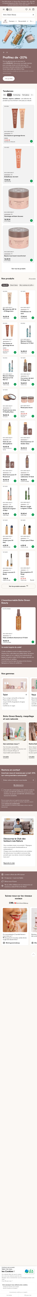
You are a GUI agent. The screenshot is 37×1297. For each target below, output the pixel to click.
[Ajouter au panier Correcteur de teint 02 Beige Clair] (33, 385)
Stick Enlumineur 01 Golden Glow (27, 444)
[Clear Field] (33, 14)
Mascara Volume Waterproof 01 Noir (27, 343)
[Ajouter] (31, 142)
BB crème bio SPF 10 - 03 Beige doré (9, 311)
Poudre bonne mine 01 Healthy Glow (9, 412)
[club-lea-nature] (18, 836)
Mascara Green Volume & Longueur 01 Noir (9, 510)
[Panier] (33, 9)
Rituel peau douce (27, 409)
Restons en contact (10, 771)
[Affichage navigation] (3, 9)
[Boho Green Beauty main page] (5, 21)
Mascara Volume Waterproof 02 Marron (8, 379)
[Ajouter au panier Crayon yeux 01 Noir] (33, 548)
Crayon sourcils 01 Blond (9, 575)
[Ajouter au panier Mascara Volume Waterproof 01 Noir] (33, 354)
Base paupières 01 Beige (27, 574)
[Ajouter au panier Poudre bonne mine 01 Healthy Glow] (15, 417)
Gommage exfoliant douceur (13, 218)
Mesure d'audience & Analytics (10, 1288)
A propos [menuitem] (11, 21)
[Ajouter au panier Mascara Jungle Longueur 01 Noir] (33, 516)
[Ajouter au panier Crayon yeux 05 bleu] (15, 548)
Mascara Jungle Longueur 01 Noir (26, 509)
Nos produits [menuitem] (22, 21)
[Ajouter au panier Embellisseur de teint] (33, 319)
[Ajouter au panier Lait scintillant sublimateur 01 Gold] (33, 482)
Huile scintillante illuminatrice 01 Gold (15, 639)
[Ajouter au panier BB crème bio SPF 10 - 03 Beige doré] (15, 319)
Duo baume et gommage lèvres (14, 137)
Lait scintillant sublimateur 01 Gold (27, 477)
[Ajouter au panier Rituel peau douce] (33, 417)
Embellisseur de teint (11, 178)
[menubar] (21, 21)
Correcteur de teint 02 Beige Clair (27, 380)
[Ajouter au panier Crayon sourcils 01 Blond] (15, 581)
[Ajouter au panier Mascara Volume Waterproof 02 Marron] (15, 385)
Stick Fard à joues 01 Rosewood (9, 477)
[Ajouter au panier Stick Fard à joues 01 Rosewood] (15, 482)
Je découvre (9, 80)
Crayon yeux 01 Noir (27, 542)
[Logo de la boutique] (9, 9)
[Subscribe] (32, 781)
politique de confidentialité (12, 805)
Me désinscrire (18, 786)
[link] (26, 9)
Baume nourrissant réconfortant (15, 257)
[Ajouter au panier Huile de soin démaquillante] (15, 450)
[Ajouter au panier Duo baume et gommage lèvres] (15, 354)
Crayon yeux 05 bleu (8, 543)
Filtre (4, 287)
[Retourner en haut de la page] (33, 956)
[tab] (4, 96)
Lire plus (6, 758)
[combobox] (18, 14)
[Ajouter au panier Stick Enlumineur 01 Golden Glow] (33, 450)
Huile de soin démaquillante (7, 444)
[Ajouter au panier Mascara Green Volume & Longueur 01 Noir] (15, 516)
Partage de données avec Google (11, 1286)
